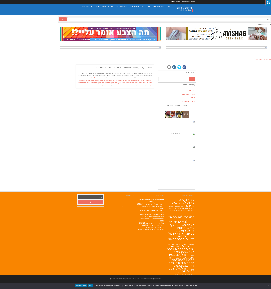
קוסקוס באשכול (190, 237)
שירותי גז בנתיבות (185, 244)
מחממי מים (191, 220)
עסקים (187, 228)
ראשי (168, 6)
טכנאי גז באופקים (181, 213)
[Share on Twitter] (179, 67)
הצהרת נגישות (175, 2)
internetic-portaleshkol (131, 81)
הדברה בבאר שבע (181, 208)
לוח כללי (115, 81)
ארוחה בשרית (180, 203)
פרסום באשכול (185, 229)
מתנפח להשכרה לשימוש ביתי (155, 229)
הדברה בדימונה (172, 208)
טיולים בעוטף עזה (120, 83)
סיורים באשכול (141, 85)
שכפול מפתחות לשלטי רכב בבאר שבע (181, 268)
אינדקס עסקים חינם (121, 6)
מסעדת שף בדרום (188, 101)
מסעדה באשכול (185, 220)
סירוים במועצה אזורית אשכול (92, 85)
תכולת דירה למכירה (158, 227)
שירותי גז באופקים (176, 242)
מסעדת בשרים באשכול (174, 220)
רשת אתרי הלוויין (87, 6)
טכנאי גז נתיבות (181, 215)
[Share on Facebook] (184, 67)
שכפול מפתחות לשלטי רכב (181, 259)
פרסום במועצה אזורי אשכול (181, 232)
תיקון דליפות (177, 272)
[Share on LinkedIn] (174, 67)
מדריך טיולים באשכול (108, 83)
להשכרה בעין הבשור (181, 217)
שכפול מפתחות (180, 246)
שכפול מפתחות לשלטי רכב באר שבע (181, 263)
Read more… (94, 78)
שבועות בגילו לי (190, 242)
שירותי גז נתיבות (176, 244)
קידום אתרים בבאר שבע (118, 279)
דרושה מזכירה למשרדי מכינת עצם (154, 210)
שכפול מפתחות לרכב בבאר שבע (154, 219)
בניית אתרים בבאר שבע (133, 279)
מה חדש (110, 6)
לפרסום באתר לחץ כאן (188, 2)
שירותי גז (184, 242)
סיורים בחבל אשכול (130, 85)
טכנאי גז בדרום (173, 213)
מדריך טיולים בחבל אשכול (94, 83)
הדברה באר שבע (190, 208)
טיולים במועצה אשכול (132, 83)
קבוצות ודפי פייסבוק (100, 6)
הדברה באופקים (173, 206)
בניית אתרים (157, 279)
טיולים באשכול (99, 81)
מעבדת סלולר (190, 223)
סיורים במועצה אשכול (118, 85)
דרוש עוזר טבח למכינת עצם (156, 204)
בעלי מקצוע (180, 206)
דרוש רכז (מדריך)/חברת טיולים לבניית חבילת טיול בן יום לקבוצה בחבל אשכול (122, 67)
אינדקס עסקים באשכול (185, 201)
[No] (268, 286)
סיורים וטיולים (108, 81)
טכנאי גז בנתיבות (190, 215)
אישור (90, 286)
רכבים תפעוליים (186, 237)
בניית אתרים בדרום (188, 90)
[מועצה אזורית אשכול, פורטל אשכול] (183, 14)
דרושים (120, 81)
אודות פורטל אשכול (158, 6)
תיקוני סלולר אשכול (180, 274)
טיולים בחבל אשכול (88, 81)
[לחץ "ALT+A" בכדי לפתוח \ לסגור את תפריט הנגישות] (268, 3)
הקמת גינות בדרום (188, 94)
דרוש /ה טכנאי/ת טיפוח (157, 225)
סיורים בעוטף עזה (106, 85)
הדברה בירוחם (190, 210)
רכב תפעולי (175, 239)
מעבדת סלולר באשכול (181, 223)
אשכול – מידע (146, 6)
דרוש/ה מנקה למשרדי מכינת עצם (154, 206)
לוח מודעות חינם (134, 6)
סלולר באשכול (180, 225)
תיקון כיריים (188, 274)
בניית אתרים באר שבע (146, 279)
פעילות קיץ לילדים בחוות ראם (155, 223)
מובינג (193, 98)
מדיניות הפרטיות (81, 286)
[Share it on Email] (169, 67)
